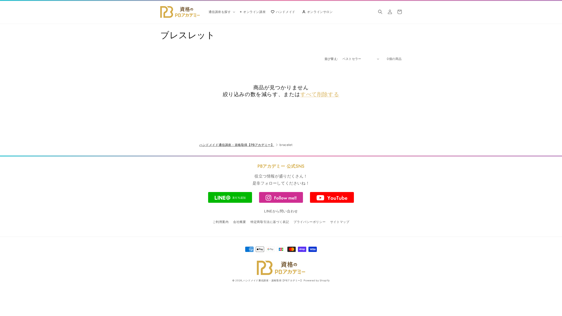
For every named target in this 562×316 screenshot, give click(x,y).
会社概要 (239, 222)
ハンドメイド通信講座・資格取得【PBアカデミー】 (236, 145)
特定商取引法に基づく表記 (269, 222)
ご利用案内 (221, 222)
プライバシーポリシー (310, 222)
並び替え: (331, 59)
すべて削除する (319, 94)
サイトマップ (339, 222)
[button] (221, 11)
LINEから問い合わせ (281, 211)
